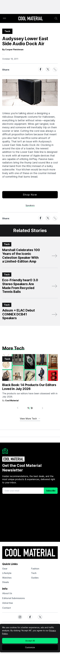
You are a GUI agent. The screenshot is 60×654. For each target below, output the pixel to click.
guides (35, 577)
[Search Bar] (56, 18)
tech (33, 573)
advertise (7, 603)
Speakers (30, 205)
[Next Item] (42, 408)
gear (4, 568)
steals (5, 582)
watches (6, 577)
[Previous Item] (17, 408)
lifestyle (6, 573)
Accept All (30, 640)
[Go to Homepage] (30, 18)
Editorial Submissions (13, 598)
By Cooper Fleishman (12, 49)
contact (6, 607)
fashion (35, 568)
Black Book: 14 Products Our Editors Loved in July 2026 (29, 387)
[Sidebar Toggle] (4, 18)
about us (7, 593)
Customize (30, 647)
